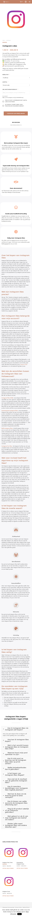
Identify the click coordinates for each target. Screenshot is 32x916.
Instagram (8, 40)
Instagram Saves (6, 891)
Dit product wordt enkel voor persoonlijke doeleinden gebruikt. (14, 105)
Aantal (5, 82)
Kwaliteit (6, 74)
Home (3, 40)
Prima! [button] (19, 914)
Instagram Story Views (7, 862)
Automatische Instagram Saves (20, 863)
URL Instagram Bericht (10, 89)
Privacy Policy (18, 907)
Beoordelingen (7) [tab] (16, 125)
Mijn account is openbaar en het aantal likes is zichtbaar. (16, 101)
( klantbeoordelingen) (16, 42)
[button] (21, 1)
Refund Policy (26, 907)
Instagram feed (23, 364)
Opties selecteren (8, 868)
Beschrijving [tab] (16, 122)
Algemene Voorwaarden (8, 907)
